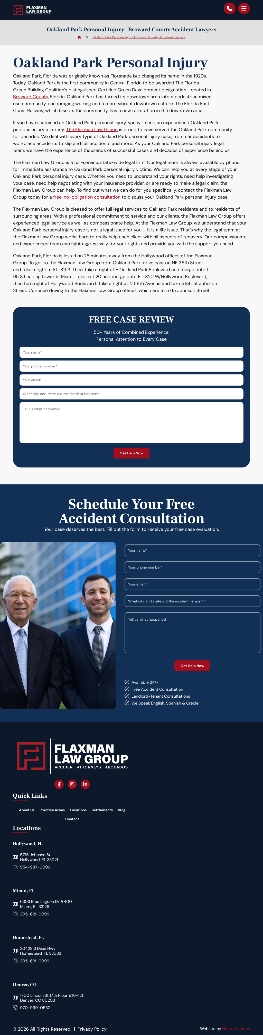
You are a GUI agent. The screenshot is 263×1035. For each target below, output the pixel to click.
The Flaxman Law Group (92, 129)
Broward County (30, 97)
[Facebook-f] (59, 784)
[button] (244, 8)
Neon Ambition (236, 1028)
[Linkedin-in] (85, 784)
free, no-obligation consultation (86, 197)
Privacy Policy (92, 1029)
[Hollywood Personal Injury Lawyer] (32, 10)
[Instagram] (72, 784)
